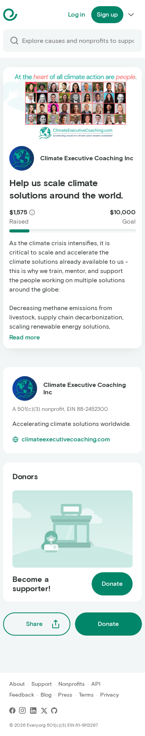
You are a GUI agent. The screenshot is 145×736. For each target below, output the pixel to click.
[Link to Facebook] (12, 710)
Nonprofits (71, 684)
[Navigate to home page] (29, 14)
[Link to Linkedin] (33, 710)
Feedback (21, 695)
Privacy (109, 695)
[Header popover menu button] (131, 14)
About (17, 684)
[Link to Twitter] (44, 710)
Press (65, 695)
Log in (76, 14)
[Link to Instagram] (22, 710)
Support (41, 684)
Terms (86, 695)
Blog (46, 695)
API (96, 684)
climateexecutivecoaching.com (66, 439)
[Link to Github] (54, 710)
